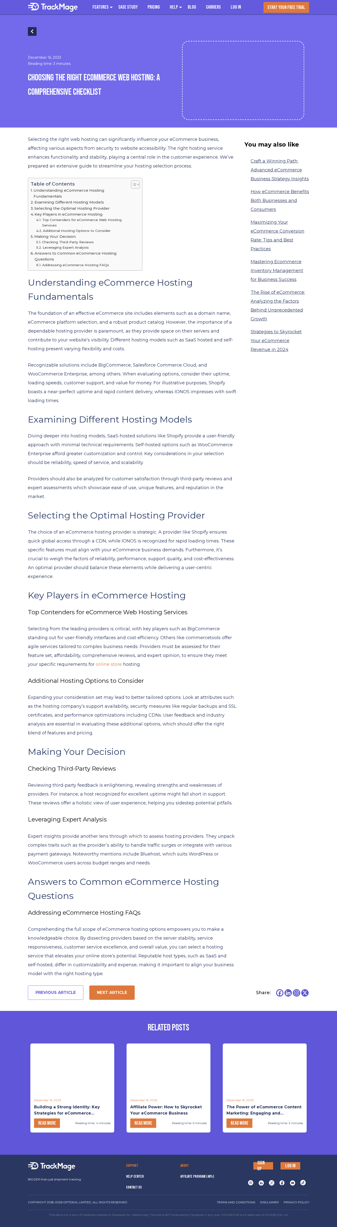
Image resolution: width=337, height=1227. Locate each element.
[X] (305, 993)
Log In (236, 7)
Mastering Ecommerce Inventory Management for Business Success (277, 270)
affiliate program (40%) (197, 1176)
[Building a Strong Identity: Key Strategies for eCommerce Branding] (72, 1069)
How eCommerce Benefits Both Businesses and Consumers (280, 200)
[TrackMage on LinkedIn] (261, 1182)
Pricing (154, 7)
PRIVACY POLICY (296, 1202)
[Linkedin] (288, 993)
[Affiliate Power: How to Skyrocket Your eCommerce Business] (168, 1069)
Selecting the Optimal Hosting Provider (72, 208)
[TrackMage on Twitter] (271, 1182)
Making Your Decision (55, 236)
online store (109, 664)
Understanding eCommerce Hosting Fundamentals (69, 193)
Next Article (112, 992)
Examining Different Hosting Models (69, 202)
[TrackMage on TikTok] (303, 1182)
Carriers (213, 7)
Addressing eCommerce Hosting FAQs (75, 265)
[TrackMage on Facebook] (282, 1182)
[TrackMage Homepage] (53, 7)
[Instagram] (296, 993)
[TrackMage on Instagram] (251, 1182)
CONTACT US (134, 1187)
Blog (192, 7)
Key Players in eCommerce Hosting (69, 214)
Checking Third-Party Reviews (68, 242)
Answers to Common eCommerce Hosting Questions (76, 256)
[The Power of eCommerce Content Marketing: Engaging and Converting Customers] (265, 1069)
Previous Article (56, 992)
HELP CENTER (135, 1176)
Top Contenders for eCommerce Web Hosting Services (82, 222)
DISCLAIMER (269, 1202)
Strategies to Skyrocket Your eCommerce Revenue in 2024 (276, 340)
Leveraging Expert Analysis (66, 247)
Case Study (128, 7)
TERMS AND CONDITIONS (236, 1202)
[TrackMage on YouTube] (293, 1182)
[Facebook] (279, 993)
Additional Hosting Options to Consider (77, 231)
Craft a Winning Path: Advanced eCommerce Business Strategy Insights (280, 170)
